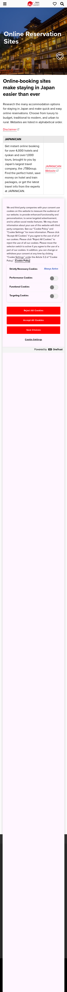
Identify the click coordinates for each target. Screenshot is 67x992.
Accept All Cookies (33, 320)
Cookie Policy (22, 260)
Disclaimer (10, 129)
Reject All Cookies (33, 310)
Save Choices (33, 330)
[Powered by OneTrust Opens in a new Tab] (48, 350)
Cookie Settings (33, 339)
